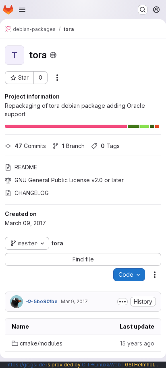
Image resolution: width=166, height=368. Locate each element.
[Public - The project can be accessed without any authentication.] (53, 55)
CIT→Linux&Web (101, 365)
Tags (110, 145)
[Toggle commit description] (122, 301)
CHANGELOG (32, 192)
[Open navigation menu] (22, 9)
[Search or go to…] (142, 9)
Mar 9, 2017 (74, 301)
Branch (73, 145)
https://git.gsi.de (25, 365)
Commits (30, 145)
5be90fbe (45, 301)
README (26, 167)
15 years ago (137, 343)
